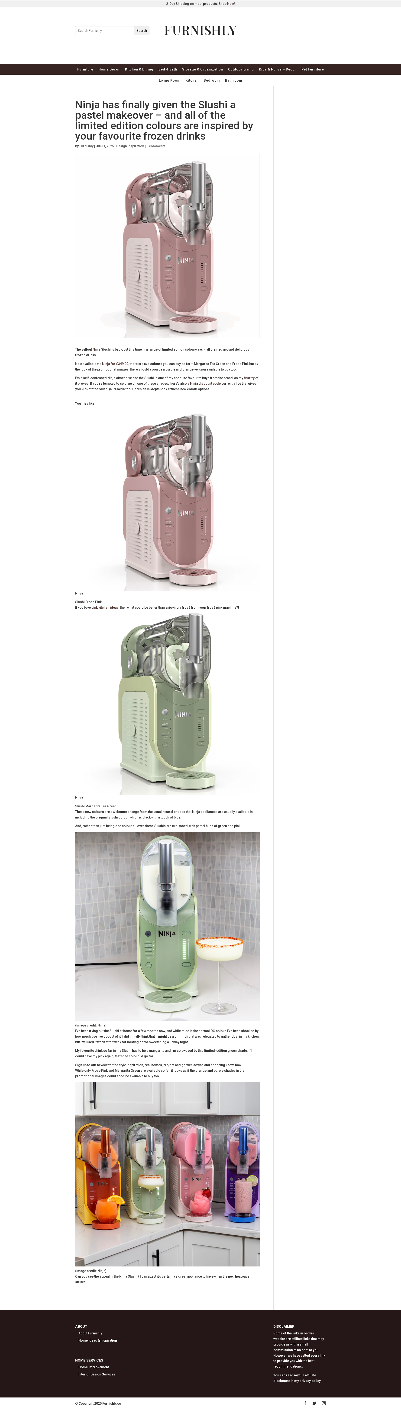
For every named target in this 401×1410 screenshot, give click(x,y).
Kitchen (192, 80)
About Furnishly (90, 1333)
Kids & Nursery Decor (277, 69)
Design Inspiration (130, 146)
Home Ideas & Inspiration (97, 1340)
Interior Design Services (96, 1374)
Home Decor (109, 69)
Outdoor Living (241, 69)
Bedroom (212, 80)
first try (249, 378)
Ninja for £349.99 (115, 364)
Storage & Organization (202, 69)
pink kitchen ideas (105, 607)
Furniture (85, 69)
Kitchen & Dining (139, 69)
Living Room (170, 80)
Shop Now (226, 4)
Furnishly (86, 146)
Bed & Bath (167, 69)
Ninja (96, 349)
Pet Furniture (312, 69)
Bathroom (233, 80)
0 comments (155, 146)
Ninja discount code (205, 383)
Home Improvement (93, 1367)
